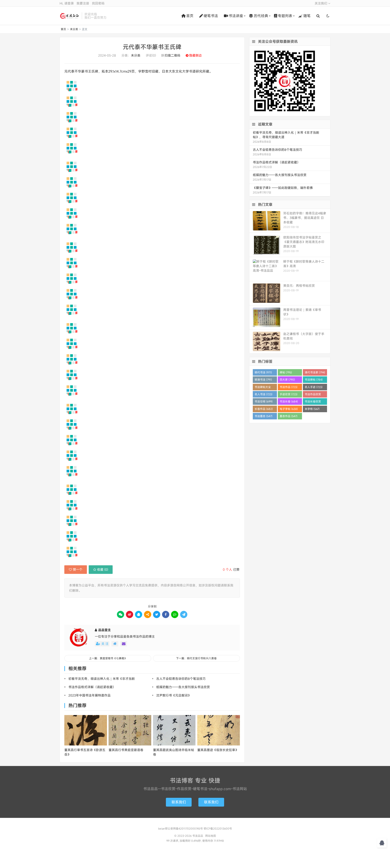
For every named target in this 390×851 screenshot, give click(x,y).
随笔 (307, 15)
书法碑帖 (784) (314, 379)
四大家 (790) (287, 379)
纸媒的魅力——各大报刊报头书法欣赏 (183, 687)
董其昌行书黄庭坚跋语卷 (126, 750)
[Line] (174, 614)
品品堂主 (104, 630)
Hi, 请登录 (67, 3)
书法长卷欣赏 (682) (313, 402)
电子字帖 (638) (289, 409)
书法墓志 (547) (263, 416)
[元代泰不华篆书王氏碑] (152, 86)
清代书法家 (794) (315, 372)
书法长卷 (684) (289, 401)
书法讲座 (236, 15)
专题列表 (285, 15)
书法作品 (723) (288, 387)
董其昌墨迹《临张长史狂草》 (217, 750)
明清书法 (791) (263, 379)
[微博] (129, 614)
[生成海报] (183, 614)
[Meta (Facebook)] (165, 614)
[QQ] (138, 614)
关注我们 (321, 3)
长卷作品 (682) (264, 409)
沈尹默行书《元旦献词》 (173, 695)
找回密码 (98, 3)
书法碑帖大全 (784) (263, 387)
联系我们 (179, 802)
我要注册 (83, 3)
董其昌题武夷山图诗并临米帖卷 (173, 752)
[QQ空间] (147, 614)
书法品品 (69, 15)
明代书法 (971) (263, 372)
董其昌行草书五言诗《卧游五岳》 (84, 752)
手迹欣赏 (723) (288, 394)
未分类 (74, 29)
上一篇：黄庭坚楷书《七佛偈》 (108, 658)
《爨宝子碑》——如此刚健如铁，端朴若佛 (283, 188)
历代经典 (261, 15)
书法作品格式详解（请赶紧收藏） (92, 687)
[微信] (120, 614)
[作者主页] (114, 643)
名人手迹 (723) (314, 387)
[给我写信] (123, 643)
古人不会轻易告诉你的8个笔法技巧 (181, 678)
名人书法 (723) (263, 394)
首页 (189, 15)
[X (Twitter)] (156, 614)
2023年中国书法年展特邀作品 (89, 695)
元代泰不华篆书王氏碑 (152, 47)
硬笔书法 (211, 15)
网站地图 (210, 835)
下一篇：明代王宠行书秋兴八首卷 (196, 658)
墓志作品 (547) (288, 416)
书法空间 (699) (264, 401)
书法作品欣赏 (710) (313, 395)
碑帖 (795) (286, 372)
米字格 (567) (312, 409)
